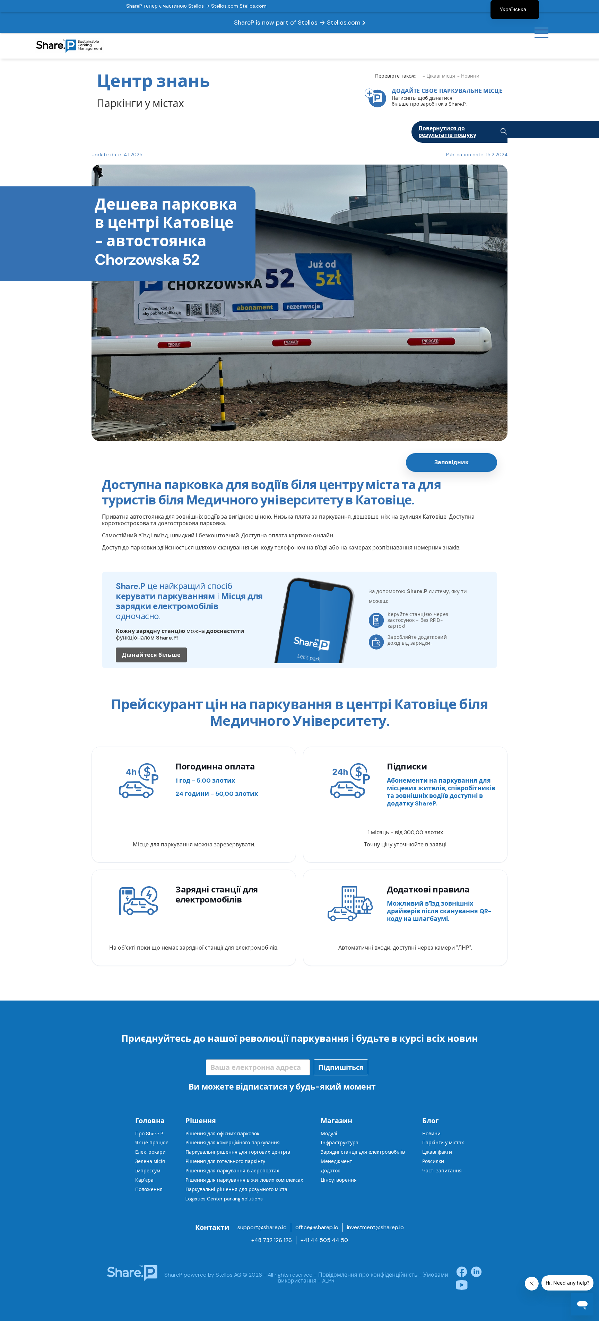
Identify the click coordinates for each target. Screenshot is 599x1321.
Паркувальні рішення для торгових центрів (237, 1152)
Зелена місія (150, 1161)
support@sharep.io (262, 1227)
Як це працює (151, 1142)
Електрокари (150, 1152)
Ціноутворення (339, 1180)
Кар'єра (144, 1180)
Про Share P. (149, 1133)
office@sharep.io (316, 1227)
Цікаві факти (437, 1152)
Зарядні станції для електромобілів (363, 1152)
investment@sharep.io (375, 1227)
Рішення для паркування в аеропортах (232, 1171)
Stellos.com (344, 22)
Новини (431, 1133)
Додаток (330, 1171)
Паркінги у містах (443, 1142)
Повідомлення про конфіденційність (368, 1274)
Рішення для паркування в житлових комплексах (244, 1180)
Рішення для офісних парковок (222, 1133)
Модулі (329, 1133)
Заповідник (451, 462)
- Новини (468, 76)
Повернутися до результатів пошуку (447, 131)
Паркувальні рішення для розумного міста (236, 1189)
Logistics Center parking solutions (224, 1199)
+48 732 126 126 (271, 1240)
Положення (149, 1189)
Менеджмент (336, 1161)
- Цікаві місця (439, 76)
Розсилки (433, 1161)
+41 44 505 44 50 (324, 1240)
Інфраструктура (339, 1142)
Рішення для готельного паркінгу (225, 1161)
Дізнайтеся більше (151, 655)
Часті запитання (442, 1171)
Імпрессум (147, 1171)
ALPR (328, 1280)
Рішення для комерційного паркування (232, 1142)
